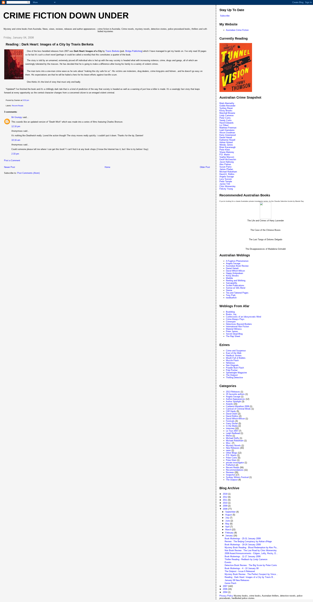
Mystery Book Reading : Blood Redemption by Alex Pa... (251, 547)
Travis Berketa (112, 51)
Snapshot (230, 475)
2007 (225, 586)
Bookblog (230, 312)
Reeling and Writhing (235, 280)
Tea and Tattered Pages (237, 293)
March (228, 529)
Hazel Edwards (226, 123)
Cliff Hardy (231, 411)
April (227, 526)
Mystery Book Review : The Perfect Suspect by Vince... (251, 574)
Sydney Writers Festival (237, 477)
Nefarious (230, 363)
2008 (225, 509)
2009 (225, 506)
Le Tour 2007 (232, 431)
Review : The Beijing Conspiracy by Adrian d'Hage (248, 541)
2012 (225, 497)
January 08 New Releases (237, 580)
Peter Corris (225, 118)
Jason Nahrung (226, 162)
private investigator (235, 462)
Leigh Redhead (233, 433)
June (228, 521)
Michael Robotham (228, 171)
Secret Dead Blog (234, 334)
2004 (225, 592)
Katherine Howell (227, 140)
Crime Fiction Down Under (66, 15)
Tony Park (231, 295)
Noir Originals (232, 365)
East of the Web (233, 353)
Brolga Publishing (133, 51)
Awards (229, 404)
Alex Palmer (225, 164)
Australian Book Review (237, 266)
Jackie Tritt (224, 184)
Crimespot (231, 321)
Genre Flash (230, 583)
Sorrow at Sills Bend (235, 288)
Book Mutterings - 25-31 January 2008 (243, 538)
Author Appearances (235, 399)
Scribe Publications (235, 285)
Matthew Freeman (227, 127)
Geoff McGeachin (227, 159)
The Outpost (232, 375)
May (227, 523)
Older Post (205, 167)
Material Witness (234, 329)
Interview (230, 428)
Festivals (230, 421)
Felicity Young (226, 189)
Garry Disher (232, 423)
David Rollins (232, 416)
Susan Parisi (225, 167)
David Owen (231, 413)
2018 (225, 494)
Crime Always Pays (235, 319)
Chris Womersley (227, 186)
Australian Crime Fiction (237, 30)
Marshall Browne (227, 113)
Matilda (229, 278)
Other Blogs (231, 453)
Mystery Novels (233, 445)
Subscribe (225, 16)
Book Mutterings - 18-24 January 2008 (243, 544)
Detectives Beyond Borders (239, 324)
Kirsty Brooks (225, 110)
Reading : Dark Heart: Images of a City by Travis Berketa (49, 44)
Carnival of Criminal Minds (238, 409)
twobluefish (231, 297)
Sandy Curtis (225, 120)
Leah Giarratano (226, 130)
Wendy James (226, 145)
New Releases (232, 448)
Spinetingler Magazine (236, 372)
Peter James (232, 331)
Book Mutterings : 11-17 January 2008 (243, 556)
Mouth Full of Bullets (236, 358)
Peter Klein (224, 149)
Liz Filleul (223, 125)
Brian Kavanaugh (227, 147)
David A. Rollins (226, 174)
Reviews (230, 472)
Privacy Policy (226, 596)
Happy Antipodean (234, 273)
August (229, 515)
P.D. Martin (224, 154)
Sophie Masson (226, 157)
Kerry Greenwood (227, 135)
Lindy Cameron (226, 115)
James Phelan (226, 169)
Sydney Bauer (226, 108)
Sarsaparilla (231, 283)
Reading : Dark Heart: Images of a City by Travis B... (250, 577)
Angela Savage (226, 176)
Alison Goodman (227, 132)
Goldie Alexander (227, 105)
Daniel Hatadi (225, 137)
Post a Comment (12, 160)
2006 (225, 589)
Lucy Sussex (225, 179)
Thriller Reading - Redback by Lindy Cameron (246, 559)
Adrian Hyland (226, 142)
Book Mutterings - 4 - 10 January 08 (242, 568)
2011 (225, 500)
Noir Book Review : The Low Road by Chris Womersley (251, 550)
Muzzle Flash (232, 360)
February (229, 532)
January (229, 535)
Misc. (228, 443)
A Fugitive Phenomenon (237, 261)
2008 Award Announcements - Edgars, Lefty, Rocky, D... (251, 553)
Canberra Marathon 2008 (237, 406)
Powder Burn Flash (235, 368)
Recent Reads (17, 106)
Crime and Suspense (236, 350)
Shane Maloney (226, 152)
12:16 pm (15, 126)
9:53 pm (26, 100)
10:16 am (15, 140)
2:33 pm (15, 154)
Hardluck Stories (234, 355)
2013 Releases (233, 391)
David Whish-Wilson (235, 271)
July (227, 517)
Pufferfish (230, 465)
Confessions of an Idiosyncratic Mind (243, 317)
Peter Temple (225, 181)
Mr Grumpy (16, 117)
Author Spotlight (233, 401)
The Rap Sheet (233, 336)
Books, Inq (231, 314)
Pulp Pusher (232, 370)
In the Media (232, 426)
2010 (225, 503)
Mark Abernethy (226, 103)
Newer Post (9, 167)
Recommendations (235, 470)
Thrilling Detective (234, 377)
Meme (229, 435)
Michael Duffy (232, 438)
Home (107, 167)
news (228, 450)
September (230, 512)
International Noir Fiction (237, 326)
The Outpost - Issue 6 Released (240, 571)
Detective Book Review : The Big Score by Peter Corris (251, 565)
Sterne (229, 290)
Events (228, 562)
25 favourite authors (235, 394)
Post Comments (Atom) (28, 173)
